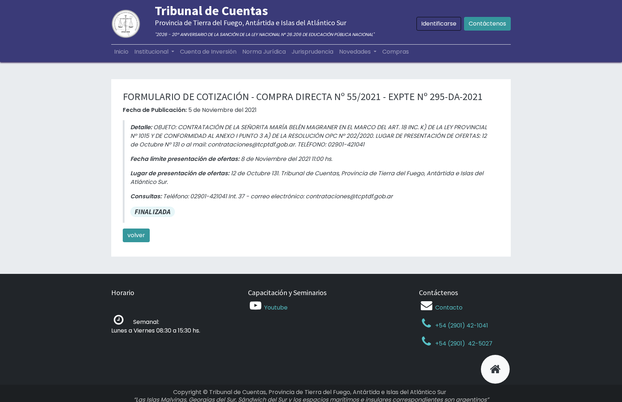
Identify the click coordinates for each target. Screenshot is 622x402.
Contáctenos (487, 23)
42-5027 (479, 343)
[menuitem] (121, 52)
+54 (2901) (450, 343)
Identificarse (438, 23)
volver (136, 235)
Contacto (449, 307)
